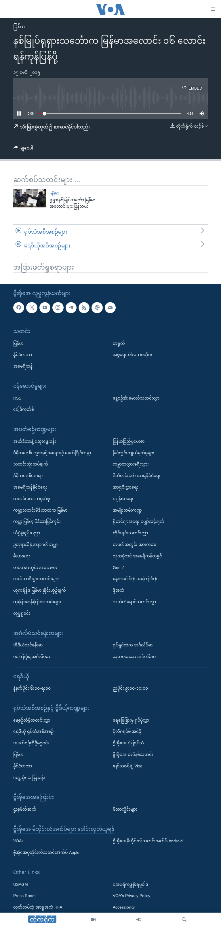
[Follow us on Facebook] (18, 307)
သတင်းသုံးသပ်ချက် (30, 464)
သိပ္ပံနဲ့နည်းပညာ (26, 533)
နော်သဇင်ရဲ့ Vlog (127, 766)
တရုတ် (119, 343)
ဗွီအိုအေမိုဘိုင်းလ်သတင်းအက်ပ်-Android (148, 841)
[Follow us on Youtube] (44, 307)
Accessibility (124, 907)
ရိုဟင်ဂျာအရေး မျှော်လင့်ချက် (138, 521)
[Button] (23, 149)
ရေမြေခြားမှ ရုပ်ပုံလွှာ (131, 720)
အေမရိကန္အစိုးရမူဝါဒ (130, 884)
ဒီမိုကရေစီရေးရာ (28, 476)
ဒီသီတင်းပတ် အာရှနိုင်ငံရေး (137, 476)
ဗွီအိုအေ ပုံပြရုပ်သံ (128, 743)
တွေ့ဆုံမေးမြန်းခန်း (29, 777)
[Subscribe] (110, 307)
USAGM (20, 884)
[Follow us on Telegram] (71, 307)
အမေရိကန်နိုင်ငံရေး (30, 487)
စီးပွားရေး (21, 556)
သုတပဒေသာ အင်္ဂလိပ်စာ (134, 656)
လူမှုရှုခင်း (21, 613)
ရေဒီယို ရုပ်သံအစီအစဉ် (33, 731)
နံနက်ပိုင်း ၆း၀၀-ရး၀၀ (32, 688)
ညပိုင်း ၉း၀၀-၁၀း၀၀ (130, 688)
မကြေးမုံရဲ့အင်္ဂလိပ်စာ (31, 656)
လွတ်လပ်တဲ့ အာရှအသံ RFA (37, 907)
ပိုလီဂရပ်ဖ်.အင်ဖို (127, 731)
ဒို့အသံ (118, 590)
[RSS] (84, 307)
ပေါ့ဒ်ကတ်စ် (23, 409)
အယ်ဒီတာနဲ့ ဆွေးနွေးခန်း (34, 441)
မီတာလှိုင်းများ (125, 809)
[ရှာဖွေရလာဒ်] (184, 920)
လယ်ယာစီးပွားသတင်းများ (36, 579)
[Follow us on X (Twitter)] (31, 307)
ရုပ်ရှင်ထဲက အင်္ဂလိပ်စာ (133, 645)
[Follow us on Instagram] (57, 307)
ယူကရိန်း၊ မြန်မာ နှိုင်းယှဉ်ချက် (39, 590)
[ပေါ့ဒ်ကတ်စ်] (97, 307)
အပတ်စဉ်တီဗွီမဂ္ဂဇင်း (31, 743)
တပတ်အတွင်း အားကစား (35, 567)
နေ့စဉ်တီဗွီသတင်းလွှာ (31, 720)
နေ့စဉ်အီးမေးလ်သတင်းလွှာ (136, 398)
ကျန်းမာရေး (123, 498)
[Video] (93, 920)
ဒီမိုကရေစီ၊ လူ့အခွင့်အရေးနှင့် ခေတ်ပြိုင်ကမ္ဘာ (52, 453)
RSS (17, 398)
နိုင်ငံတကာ (22, 355)
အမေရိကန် (23, 366)
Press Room (24, 896)
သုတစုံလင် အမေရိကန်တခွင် (137, 556)
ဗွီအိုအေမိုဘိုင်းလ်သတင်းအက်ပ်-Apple (46, 852)
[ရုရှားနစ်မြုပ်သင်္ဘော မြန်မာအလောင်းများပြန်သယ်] (29, 198)
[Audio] (138, 920)
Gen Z (118, 567)
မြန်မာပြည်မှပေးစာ (128, 441)
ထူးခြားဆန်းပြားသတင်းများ (37, 601)
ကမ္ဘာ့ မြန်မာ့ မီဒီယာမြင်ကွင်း (37, 521)
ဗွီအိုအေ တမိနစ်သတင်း (133, 754)
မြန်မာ (19, 26)
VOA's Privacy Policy (131, 896)
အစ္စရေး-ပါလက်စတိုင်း (132, 355)
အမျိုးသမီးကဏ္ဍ (127, 510)
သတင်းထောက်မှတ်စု (31, 498)
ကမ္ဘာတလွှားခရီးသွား (131, 464)
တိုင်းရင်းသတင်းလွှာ (130, 533)
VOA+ (18, 841)
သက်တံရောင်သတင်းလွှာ (134, 601)
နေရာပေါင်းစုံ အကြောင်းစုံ (135, 579)
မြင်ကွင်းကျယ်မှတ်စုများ (134, 453)
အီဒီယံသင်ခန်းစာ (28, 645)
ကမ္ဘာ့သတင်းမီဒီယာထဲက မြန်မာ (40, 510)
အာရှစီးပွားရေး (125, 487)
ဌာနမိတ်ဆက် (24, 809)
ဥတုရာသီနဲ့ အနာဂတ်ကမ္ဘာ (35, 544)
